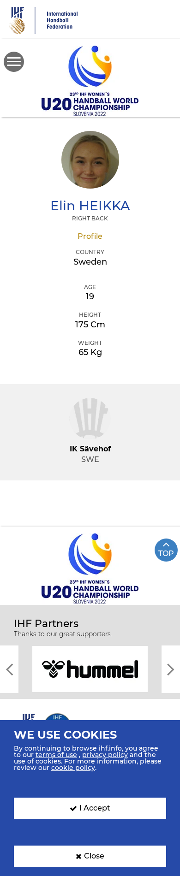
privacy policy (105, 755)
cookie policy (73, 768)
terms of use (56, 755)
